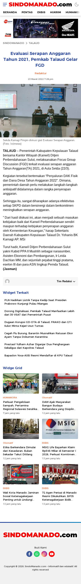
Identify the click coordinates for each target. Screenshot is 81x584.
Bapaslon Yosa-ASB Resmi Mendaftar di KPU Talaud (38, 355)
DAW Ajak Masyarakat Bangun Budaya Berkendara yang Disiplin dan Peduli (58, 407)
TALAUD (34, 43)
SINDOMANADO (13, 43)
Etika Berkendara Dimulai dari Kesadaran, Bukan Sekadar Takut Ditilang (19, 451)
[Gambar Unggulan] (40, 136)
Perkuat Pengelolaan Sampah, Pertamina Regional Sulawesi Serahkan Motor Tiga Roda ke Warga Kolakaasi (21, 409)
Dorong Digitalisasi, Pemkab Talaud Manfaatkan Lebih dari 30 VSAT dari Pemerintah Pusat (39, 312)
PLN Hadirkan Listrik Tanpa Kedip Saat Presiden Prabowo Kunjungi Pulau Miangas (35, 301)
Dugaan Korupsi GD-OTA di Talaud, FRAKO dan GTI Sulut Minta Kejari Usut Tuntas (38, 323)
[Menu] (4, 4)
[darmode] (76, 4)
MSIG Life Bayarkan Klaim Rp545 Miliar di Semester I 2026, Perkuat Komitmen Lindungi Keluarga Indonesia (59, 454)
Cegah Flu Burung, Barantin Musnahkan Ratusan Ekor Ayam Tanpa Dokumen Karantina (38, 335)
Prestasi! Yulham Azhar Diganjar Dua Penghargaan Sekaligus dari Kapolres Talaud (37, 346)
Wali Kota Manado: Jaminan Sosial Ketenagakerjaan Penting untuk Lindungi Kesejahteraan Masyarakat (21, 498)
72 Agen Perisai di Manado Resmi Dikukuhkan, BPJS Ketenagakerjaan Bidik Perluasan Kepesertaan (59, 498)
